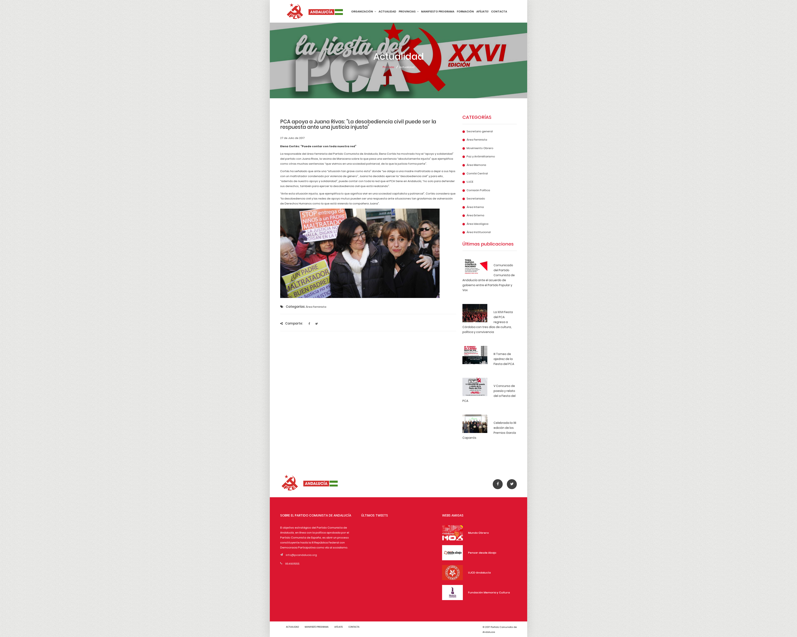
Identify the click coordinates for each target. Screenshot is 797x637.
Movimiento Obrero (480, 148)
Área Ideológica (477, 224)
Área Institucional (479, 232)
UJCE (470, 182)
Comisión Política (478, 190)
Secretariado (476, 199)
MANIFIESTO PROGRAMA (437, 11)
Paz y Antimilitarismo (481, 156)
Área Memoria (476, 165)
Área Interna (475, 207)
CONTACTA (499, 11)
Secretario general (480, 131)
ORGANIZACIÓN (362, 11)
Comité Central (477, 173)
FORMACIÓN (465, 11)
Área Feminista (477, 140)
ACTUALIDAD (387, 11)
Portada (388, 67)
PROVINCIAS (407, 11)
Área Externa (475, 215)
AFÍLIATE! (482, 11)
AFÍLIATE (338, 626)
